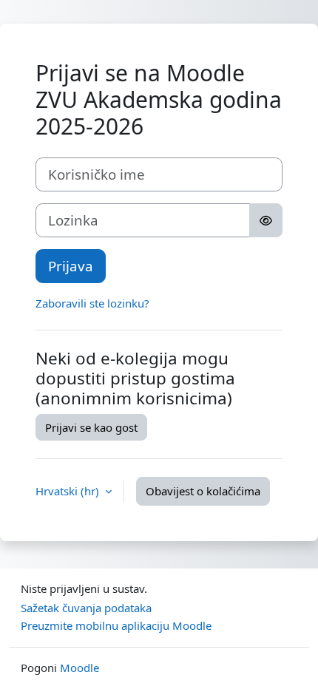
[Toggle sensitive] (266, 220)
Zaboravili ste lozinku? (92, 303)
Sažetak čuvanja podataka (86, 607)
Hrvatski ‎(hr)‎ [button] (68, 490)
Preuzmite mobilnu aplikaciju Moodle (116, 625)
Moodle (79, 667)
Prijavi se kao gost (91, 427)
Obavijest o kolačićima (203, 490)
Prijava (70, 266)
